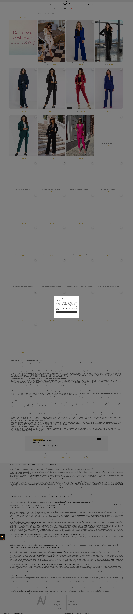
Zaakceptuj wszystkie (66, 311)
